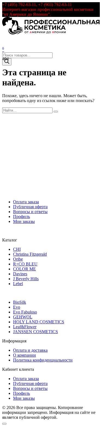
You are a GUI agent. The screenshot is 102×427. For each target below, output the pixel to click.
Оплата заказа (26, 201)
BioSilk (19, 302)
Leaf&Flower (24, 326)
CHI (17, 249)
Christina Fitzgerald (30, 254)
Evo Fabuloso (25, 312)
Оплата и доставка (30, 350)
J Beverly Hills (26, 278)
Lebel (18, 283)
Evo (16, 307)
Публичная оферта (30, 206)
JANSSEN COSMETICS (35, 331)
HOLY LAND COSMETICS (38, 321)
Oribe (18, 259)
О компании (24, 355)
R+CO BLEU (25, 264)
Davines (20, 273)
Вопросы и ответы (30, 211)
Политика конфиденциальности (43, 360)
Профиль (21, 216)
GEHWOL (22, 317)
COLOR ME (24, 269)
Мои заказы (24, 221)
